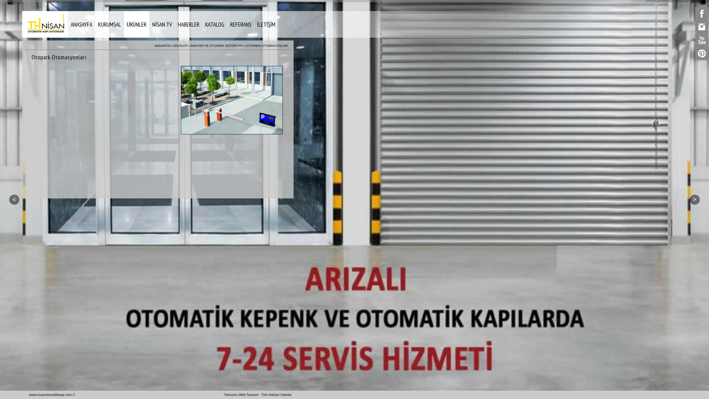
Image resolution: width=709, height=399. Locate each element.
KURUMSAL (109, 24)
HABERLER (188, 24)
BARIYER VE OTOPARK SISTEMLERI (217, 45)
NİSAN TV (162, 24)
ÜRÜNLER (137, 24)
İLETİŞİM (266, 24)
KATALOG (214, 24)
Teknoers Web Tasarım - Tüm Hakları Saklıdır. (258, 395)
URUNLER (180, 45)
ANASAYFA (81, 24)
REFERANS (240, 24)
